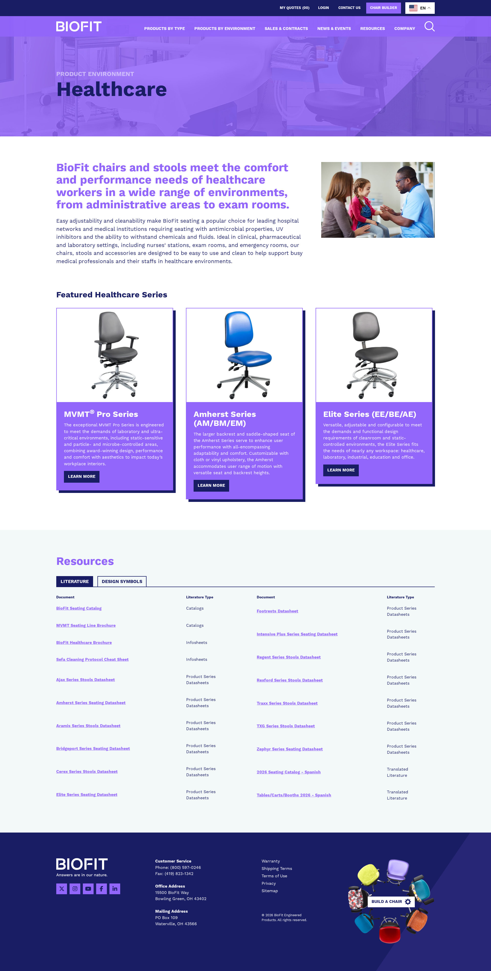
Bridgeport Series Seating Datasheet (93, 748)
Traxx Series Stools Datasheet (287, 703)
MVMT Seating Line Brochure (86, 625)
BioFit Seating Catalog (79, 608)
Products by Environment (224, 28)
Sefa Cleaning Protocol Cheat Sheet (92, 659)
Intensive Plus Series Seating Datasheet (297, 634)
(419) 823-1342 (179, 873)
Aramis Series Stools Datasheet (88, 725)
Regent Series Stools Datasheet (289, 657)
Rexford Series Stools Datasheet (290, 680)
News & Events (334, 28)
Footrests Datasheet (277, 611)
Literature (75, 582)
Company (404, 28)
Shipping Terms (277, 868)
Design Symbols (122, 582)
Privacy (269, 883)
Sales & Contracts (286, 28)
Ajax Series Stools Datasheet (85, 679)
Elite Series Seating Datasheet (86, 794)
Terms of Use (274, 875)
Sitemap (270, 890)
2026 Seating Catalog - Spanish (289, 772)
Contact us (349, 8)
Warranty (271, 861)
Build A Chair (387, 901)
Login (323, 8)
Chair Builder (383, 8)
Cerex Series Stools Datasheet (87, 771)
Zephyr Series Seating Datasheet (290, 749)
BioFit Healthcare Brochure (84, 642)
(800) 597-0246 (185, 867)
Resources (372, 28)
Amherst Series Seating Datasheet (91, 702)
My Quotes (294, 8)
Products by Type (164, 28)
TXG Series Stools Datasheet (286, 726)
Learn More (81, 476)
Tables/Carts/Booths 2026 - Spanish (294, 795)
